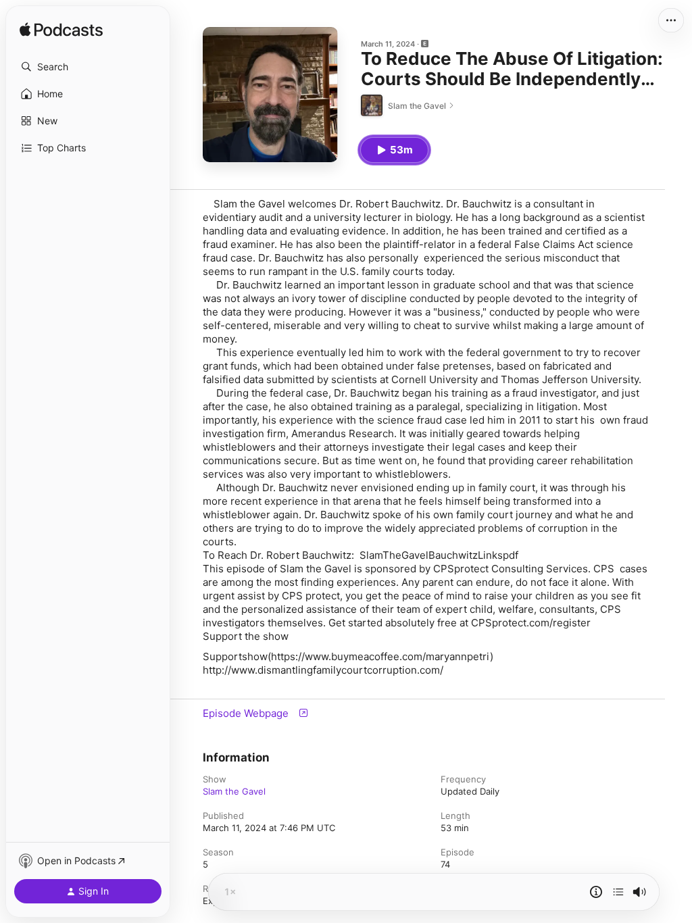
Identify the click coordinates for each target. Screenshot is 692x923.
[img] (61, 30)
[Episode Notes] (596, 891)
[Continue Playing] (618, 891)
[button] (88, 66)
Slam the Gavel (234, 791)
